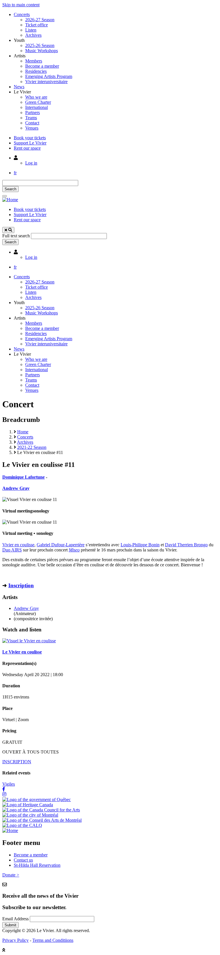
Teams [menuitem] (31, 117)
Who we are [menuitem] (36, 97)
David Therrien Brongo (186, 544)
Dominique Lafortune (23, 477)
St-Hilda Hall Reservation (37, 865)
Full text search (16, 235)
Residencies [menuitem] (36, 71)
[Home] (10, 199)
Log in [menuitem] (31, 163)
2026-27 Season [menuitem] (39, 19)
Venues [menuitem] (31, 128)
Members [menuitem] (33, 60)
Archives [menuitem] (33, 35)
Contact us (23, 860)
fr (15, 172)
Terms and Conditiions (52, 940)
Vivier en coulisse (18, 544)
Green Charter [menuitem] (38, 102)
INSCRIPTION (16, 761)
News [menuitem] (19, 86)
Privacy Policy (15, 940)
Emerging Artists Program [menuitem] (48, 76)
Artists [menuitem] (19, 55)
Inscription (21, 585)
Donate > (10, 874)
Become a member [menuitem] (42, 66)
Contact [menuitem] (32, 122)
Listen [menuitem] (30, 30)
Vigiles (8, 784)
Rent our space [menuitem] (27, 148)
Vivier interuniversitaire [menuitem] (46, 81)
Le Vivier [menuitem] (22, 91)
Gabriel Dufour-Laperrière (61, 544)
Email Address (15, 918)
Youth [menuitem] (19, 40)
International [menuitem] (36, 107)
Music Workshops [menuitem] (41, 50)
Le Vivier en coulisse (22, 651)
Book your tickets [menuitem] (30, 137)
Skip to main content (21, 4)
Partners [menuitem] (32, 112)
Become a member (31, 854)
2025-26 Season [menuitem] (39, 45)
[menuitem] (16, 157)
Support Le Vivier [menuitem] (30, 142)
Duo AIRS (12, 549)
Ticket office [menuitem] (36, 24)
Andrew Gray (16, 488)
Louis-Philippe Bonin (140, 544)
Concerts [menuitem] (22, 14)
